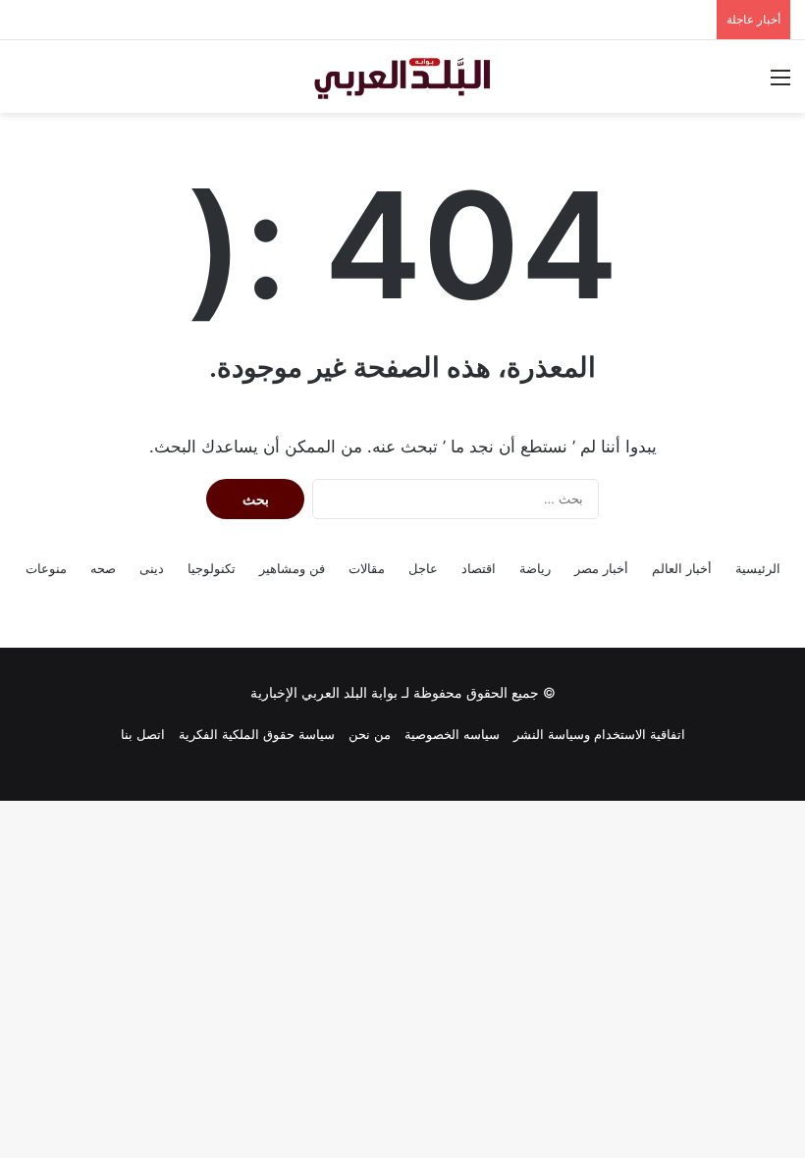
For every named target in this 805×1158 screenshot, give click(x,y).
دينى (151, 568)
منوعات (46, 568)
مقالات (367, 568)
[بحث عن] (24, 84)
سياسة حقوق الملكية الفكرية (257, 734)
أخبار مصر (601, 568)
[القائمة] (780, 84)
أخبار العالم (682, 568)
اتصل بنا (143, 734)
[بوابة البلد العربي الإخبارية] (402, 76)
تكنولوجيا (212, 568)
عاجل (423, 568)
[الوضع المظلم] (59, 84)
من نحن (370, 734)
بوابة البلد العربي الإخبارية (324, 692)
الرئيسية (757, 568)
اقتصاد (478, 568)
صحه (103, 568)
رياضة (535, 568)
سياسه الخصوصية (452, 734)
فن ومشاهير (292, 568)
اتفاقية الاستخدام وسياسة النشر (599, 734)
